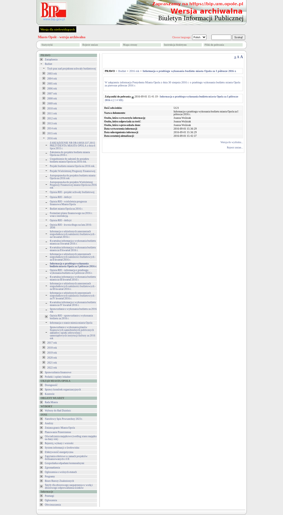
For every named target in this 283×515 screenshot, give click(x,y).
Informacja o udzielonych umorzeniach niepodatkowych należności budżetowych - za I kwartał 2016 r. (73, 234)
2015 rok (52, 133)
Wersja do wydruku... (232, 142)
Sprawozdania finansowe (58, 372)
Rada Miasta (51, 402)
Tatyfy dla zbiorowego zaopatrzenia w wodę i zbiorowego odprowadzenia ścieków (69, 486)
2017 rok (52, 342)
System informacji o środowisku (62, 447)
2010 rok (52, 108)
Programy (50, 476)
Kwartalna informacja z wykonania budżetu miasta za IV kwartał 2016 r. (73, 304)
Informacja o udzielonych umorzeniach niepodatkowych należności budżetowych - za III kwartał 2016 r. (73, 286)
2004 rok (52, 78)
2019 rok (52, 352)
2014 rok (52, 128)
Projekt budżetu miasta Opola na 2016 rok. (72, 166)
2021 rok (52, 362)
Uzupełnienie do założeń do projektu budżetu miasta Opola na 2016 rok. (69, 160)
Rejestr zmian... (235, 147)
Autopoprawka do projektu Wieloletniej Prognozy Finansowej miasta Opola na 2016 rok (73, 185)
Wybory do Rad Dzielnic (58, 410)
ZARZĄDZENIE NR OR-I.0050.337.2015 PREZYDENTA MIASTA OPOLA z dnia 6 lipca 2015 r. (72, 145)
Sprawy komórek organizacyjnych (63, 389)
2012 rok (52, 118)
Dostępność (51, 385)
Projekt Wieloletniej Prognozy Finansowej (72, 171)
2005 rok (52, 83)
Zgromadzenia (52, 467)
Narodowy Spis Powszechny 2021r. (64, 419)
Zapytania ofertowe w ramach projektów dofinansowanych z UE (66, 457)
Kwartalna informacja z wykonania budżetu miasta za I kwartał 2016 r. (73, 242)
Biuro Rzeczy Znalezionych (59, 481)
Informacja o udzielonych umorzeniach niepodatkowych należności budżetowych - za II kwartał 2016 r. (73, 257)
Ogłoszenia (51, 500)
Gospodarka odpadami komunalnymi (64, 463)
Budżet (48, 64)
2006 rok (52, 88)
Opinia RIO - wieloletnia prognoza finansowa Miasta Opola (68, 203)
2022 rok (52, 367)
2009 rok (52, 103)
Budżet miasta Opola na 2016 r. (66, 208)
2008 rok (52, 98)
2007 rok (52, 93)
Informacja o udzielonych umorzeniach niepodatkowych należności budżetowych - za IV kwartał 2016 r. (73, 296)
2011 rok (52, 113)
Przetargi (49, 496)
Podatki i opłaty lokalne (57, 376)
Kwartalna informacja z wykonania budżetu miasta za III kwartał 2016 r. (73, 278)
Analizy (49, 423)
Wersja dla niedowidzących (57, 29)
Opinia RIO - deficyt (61, 197)
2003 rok (52, 73)
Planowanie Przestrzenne (58, 432)
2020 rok (52, 357)
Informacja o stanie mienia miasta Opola (71, 322)
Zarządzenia (51, 59)
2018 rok (52, 347)
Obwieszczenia (53, 504)
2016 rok (52, 138)
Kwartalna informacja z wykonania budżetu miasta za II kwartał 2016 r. (73, 249)
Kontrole (49, 394)
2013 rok (52, 123)
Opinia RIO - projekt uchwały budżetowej (72, 192)
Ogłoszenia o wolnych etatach (61, 472)
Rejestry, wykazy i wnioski (59, 443)
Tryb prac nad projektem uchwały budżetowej (71, 68)
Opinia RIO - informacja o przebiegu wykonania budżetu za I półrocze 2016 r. (71, 271)
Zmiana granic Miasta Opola (60, 427)
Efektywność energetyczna (59, 452)
